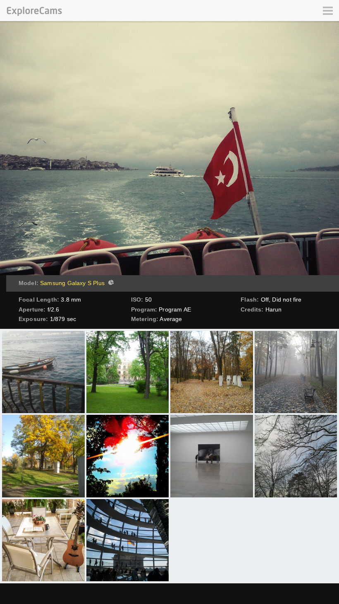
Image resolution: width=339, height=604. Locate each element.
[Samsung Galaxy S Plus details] (110, 283)
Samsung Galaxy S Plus (72, 283)
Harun (273, 309)
